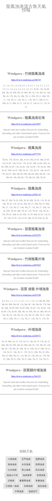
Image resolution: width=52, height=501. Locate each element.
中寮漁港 (19, 491)
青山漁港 (26, 469)
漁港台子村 (12, 475)
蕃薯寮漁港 (25, 480)
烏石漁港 (39, 469)
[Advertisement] (26, 42)
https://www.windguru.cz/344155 (26, 376)
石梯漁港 (28, 485)
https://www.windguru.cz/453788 (26, 295)
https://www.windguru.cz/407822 (26, 265)
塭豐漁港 (39, 458)
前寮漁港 (39, 464)
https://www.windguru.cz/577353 (26, 153)
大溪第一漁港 (12, 485)
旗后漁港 (42, 485)
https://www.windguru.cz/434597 (26, 123)
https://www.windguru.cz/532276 (26, 235)
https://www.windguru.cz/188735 (26, 79)
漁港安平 (33, 491)
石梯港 (11, 480)
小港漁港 (12, 458)
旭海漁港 (12, 464)
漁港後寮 (27, 475)
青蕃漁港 (39, 480)
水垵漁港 (26, 464)
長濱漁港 (41, 475)
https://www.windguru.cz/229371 (26, 335)
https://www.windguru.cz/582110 (26, 194)
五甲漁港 (26, 458)
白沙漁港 (12, 469)
